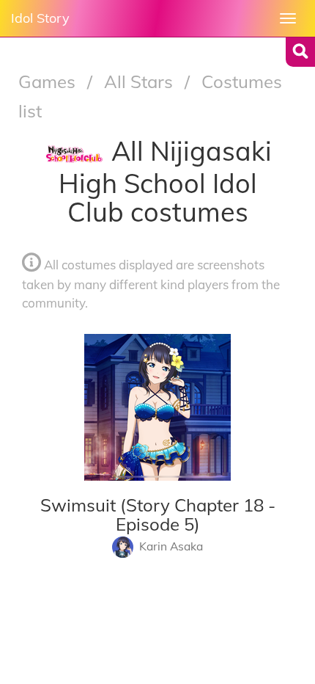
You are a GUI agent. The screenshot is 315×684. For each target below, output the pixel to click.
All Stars (140, 81)
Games (49, 81)
